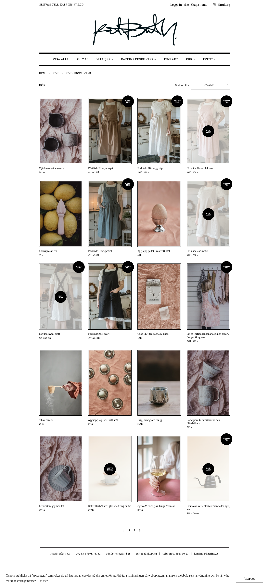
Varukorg (224, 4)
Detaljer (103, 59)
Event (208, 59)
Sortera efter (182, 85)
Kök (189, 59)
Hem (42, 73)
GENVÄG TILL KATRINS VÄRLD (61, 4)
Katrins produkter (137, 59)
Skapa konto (199, 4)
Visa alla (61, 59)
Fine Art (171, 59)
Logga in (176, 4)
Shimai (82, 59)
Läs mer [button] (43, 580)
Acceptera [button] (249, 578)
